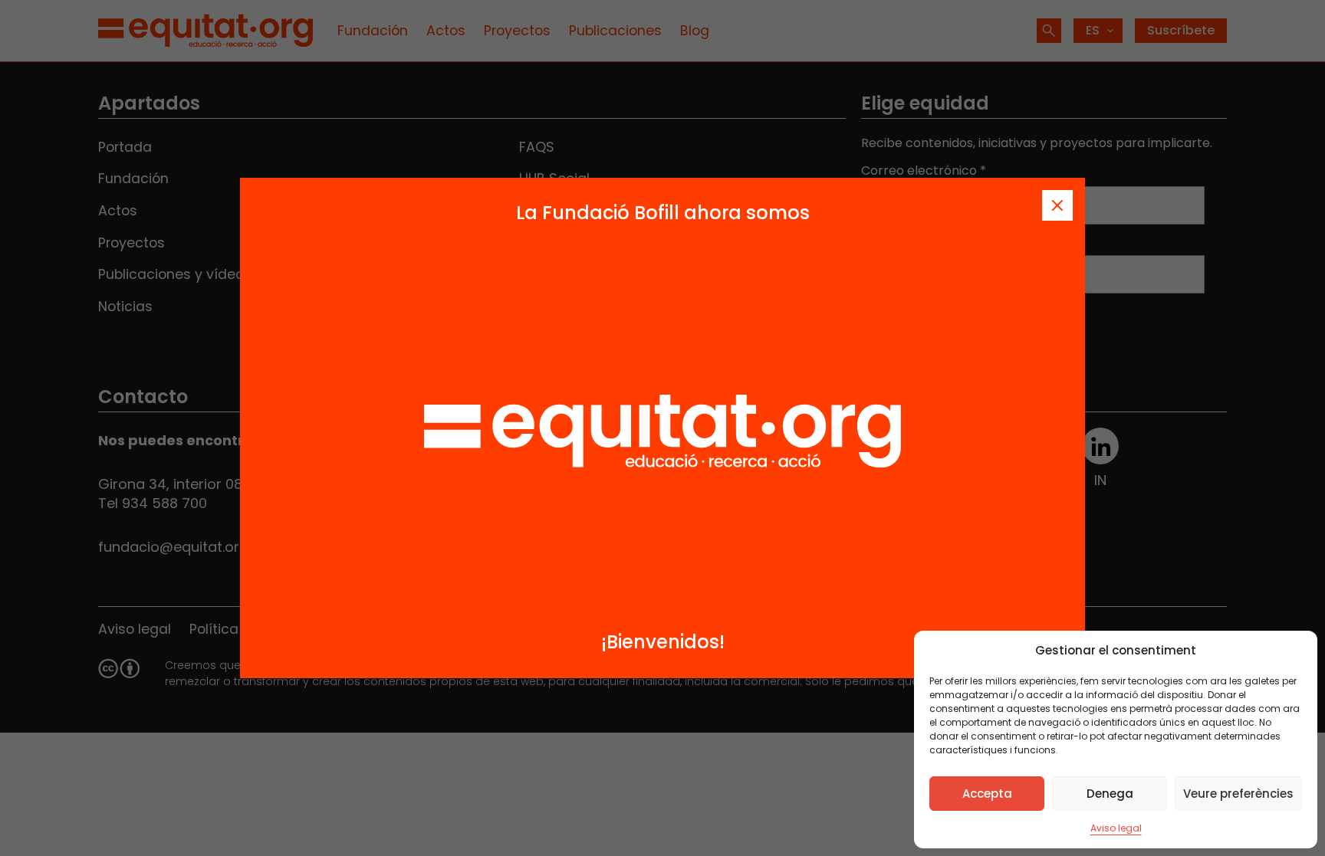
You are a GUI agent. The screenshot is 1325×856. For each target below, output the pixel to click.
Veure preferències (1238, 793)
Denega (1110, 793)
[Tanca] (1057, 205)
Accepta (987, 793)
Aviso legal (1116, 828)
